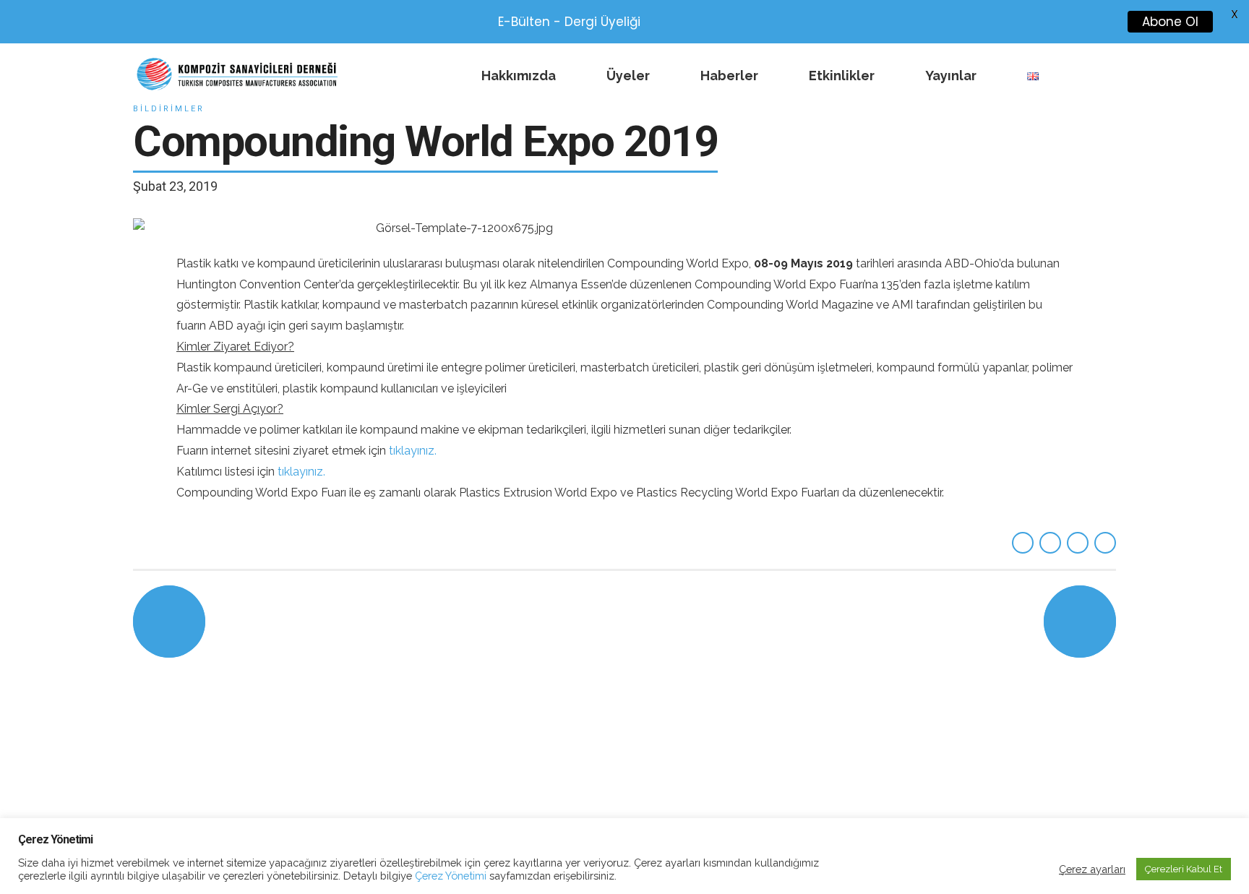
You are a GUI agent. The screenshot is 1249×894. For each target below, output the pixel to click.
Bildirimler (169, 108)
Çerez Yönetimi (449, 875)
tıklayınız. (413, 450)
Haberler (729, 75)
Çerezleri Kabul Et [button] (1183, 869)
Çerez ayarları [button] (1092, 869)
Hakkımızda (518, 75)
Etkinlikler (842, 75)
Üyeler (628, 75)
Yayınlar (951, 75)
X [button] (1234, 14)
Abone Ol (1167, 21)
